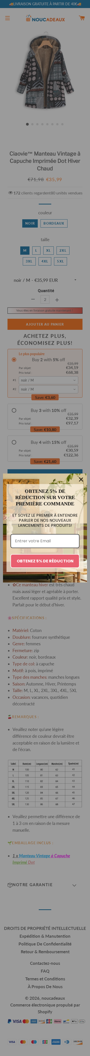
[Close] (81, 479)
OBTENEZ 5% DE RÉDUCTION (45, 561)
